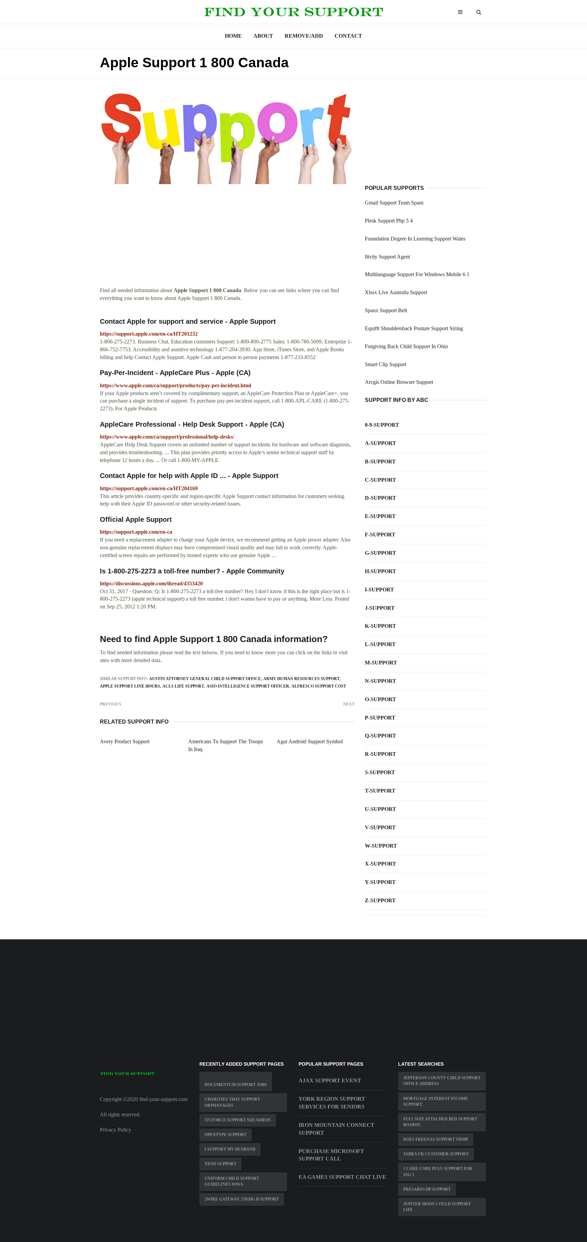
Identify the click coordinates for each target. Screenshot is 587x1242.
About (263, 36)
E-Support (380, 516)
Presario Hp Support (427, 1189)
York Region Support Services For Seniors (332, 1103)
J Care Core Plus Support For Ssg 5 (437, 1171)
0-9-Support (382, 425)
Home (233, 36)
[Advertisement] (227, 239)
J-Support (380, 608)
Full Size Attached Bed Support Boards (440, 1122)
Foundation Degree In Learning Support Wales (415, 239)
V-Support (380, 827)
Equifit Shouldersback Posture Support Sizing (414, 328)
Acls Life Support (183, 686)
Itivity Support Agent (387, 257)
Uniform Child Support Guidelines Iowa (231, 1181)
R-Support (380, 754)
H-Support (380, 571)
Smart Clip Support (385, 364)
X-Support (380, 864)
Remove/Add (304, 36)
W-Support (381, 846)
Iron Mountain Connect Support (336, 1129)
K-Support (380, 626)
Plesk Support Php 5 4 (389, 221)
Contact (348, 36)
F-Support (380, 534)
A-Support (380, 443)
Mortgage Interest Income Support (435, 1101)
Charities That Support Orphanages (232, 1102)
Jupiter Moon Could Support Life (437, 1207)
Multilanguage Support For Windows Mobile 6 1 (417, 274)
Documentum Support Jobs (235, 1084)
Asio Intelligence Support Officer (248, 686)
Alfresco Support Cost (318, 686)
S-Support (380, 772)
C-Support (380, 480)
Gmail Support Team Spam (394, 203)
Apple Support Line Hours (130, 686)
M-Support (381, 663)
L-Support (380, 644)
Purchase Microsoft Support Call (331, 1155)
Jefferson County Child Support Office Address (442, 1081)
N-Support (380, 681)
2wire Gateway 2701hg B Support (241, 1199)
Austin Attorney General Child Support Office (205, 678)
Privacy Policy (115, 1130)
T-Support (380, 791)
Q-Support (380, 736)
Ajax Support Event (330, 1080)
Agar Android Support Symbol (310, 741)
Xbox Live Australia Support (396, 292)
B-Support (380, 461)
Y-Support (380, 882)
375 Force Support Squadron (237, 1120)
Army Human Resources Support (301, 678)
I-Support (379, 589)
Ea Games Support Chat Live (342, 1177)
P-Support (380, 718)
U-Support (380, 809)
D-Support (380, 498)
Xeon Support (220, 1163)
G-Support (380, 553)
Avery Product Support (124, 741)
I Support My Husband (229, 1149)
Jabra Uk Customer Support (436, 1154)
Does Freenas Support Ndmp (435, 1139)
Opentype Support (225, 1134)
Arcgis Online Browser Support (399, 382)
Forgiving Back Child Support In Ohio (406, 346)
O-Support (380, 699)
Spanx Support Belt (386, 310)
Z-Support (380, 900)
